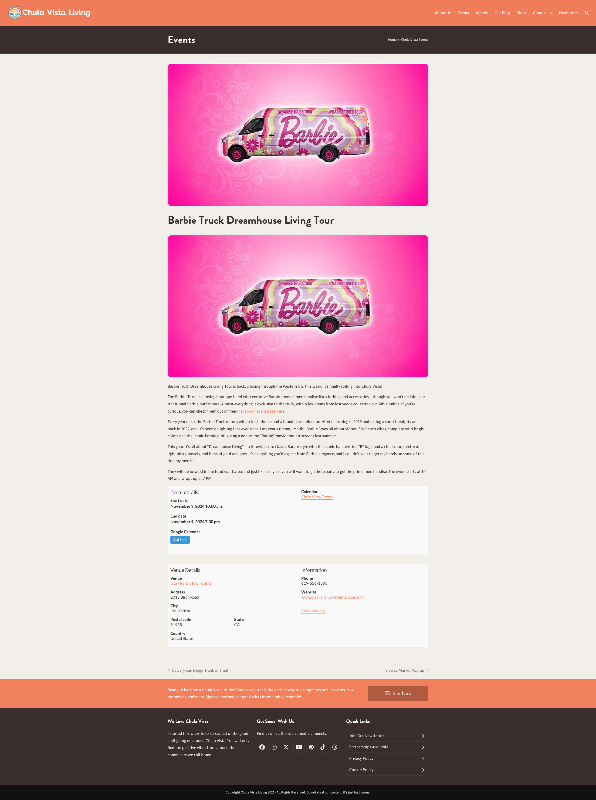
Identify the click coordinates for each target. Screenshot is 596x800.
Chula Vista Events (317, 497)
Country (177, 633)
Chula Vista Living (254, 792)
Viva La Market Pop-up (404, 671)
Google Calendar (185, 531)
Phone (307, 578)
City (174, 605)
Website (308, 592)
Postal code (180, 619)
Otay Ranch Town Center (191, 583)
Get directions (313, 611)
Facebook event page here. (262, 411)
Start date (179, 500)
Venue (176, 578)
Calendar (309, 491)
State (239, 619)
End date (178, 516)
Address (177, 592)
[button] (587, 13)
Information (314, 570)
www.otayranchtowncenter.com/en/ (332, 597)
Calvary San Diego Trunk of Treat (198, 671)
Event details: (184, 492)
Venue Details (185, 570)
